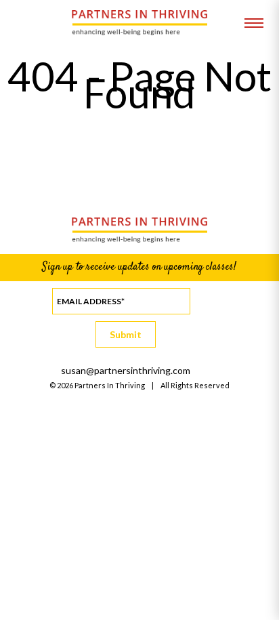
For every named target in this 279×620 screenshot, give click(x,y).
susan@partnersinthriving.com (125, 370)
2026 (65, 385)
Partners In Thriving (109, 385)
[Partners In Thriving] (139, 31)
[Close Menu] (254, 24)
